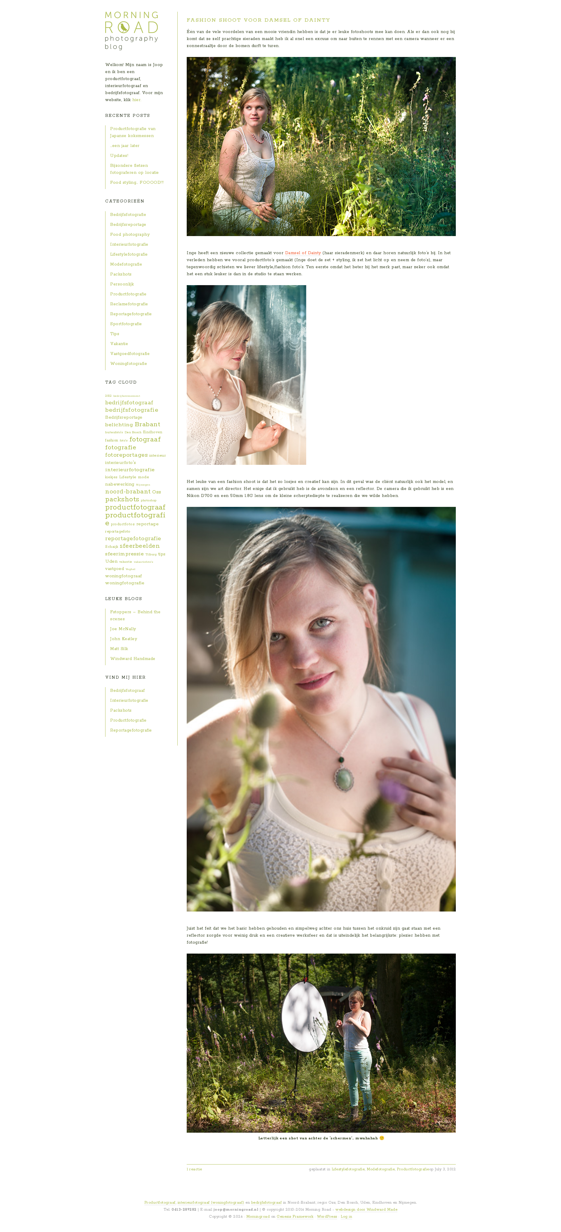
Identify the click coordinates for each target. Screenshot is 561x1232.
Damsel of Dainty (303, 253)
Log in (346, 1216)
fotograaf (145, 439)
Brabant (147, 424)
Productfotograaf (160, 1202)
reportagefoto (117, 531)
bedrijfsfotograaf (129, 402)
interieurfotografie (130, 470)
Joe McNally (123, 629)
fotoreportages (126, 455)
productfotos (123, 524)
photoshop (149, 500)
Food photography (130, 234)
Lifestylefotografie (348, 1169)
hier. (136, 100)
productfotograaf (135, 507)
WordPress (327, 1216)
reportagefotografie (133, 538)
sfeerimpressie (124, 554)
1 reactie (194, 1169)
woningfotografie (124, 583)
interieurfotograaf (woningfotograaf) (211, 1202)
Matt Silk (119, 648)
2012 (108, 396)
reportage (147, 524)
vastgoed (114, 568)
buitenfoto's (114, 432)
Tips (114, 334)
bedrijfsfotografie (131, 410)
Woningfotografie (128, 363)
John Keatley (123, 639)
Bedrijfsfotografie (128, 214)
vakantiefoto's (143, 562)
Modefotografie (381, 1169)
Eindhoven (152, 432)
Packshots (121, 274)
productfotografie (135, 519)
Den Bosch (133, 432)
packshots (122, 499)
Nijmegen (143, 484)
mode (143, 477)
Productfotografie (413, 1169)
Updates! (119, 155)
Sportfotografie (126, 324)
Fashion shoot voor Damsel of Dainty (258, 20)
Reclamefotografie (129, 304)
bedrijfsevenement (126, 396)
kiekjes (111, 477)
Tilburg (151, 554)
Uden (111, 561)
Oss (156, 492)
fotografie (120, 447)
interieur (157, 455)
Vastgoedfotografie (130, 353)
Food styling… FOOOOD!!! (137, 182)
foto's (124, 441)
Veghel (131, 569)
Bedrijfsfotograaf (127, 690)
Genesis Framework (295, 1216)
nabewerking (120, 484)
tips (162, 554)
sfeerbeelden (140, 546)
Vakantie (119, 343)
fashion (111, 440)
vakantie (125, 562)
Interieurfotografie (129, 244)
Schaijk (111, 547)
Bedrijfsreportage (128, 224)
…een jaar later (125, 145)
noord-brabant (128, 492)
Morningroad (258, 1216)
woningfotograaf (123, 576)
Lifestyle (127, 477)
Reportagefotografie (131, 314)
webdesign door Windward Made (366, 1209)
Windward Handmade (132, 658)
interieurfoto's (120, 462)
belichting (119, 424)
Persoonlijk (122, 284)
